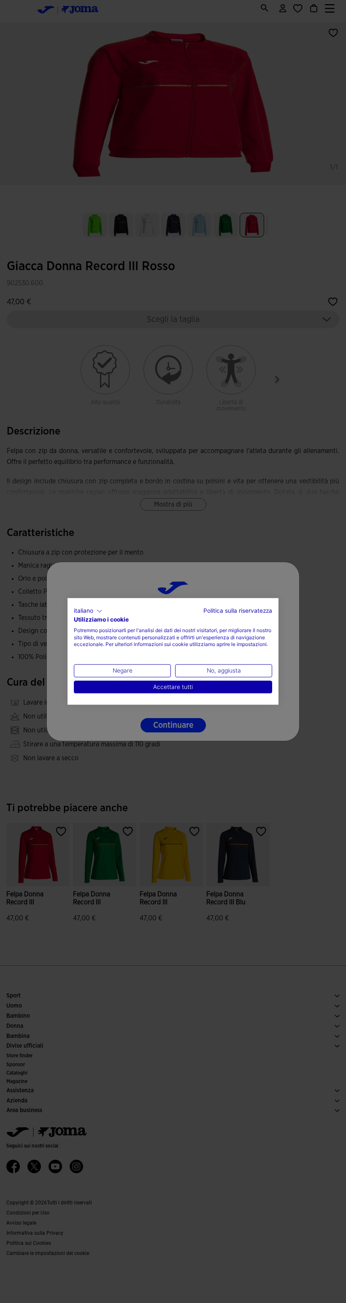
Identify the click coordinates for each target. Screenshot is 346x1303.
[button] (88, 611)
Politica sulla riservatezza (237, 610)
